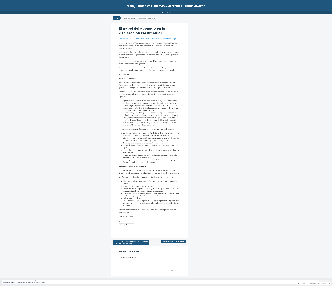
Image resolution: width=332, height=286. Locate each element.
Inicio (161, 12)
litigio (174, 39)
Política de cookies (41, 282)
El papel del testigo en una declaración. (173, 241)
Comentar (173, 270)
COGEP (165, 39)
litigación (169, 39)
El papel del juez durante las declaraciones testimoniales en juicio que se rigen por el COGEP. (131, 242)
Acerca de (169, 12)
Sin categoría (156, 39)
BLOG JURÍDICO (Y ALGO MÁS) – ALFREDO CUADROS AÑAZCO (166, 6)
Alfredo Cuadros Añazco (142, 39)
